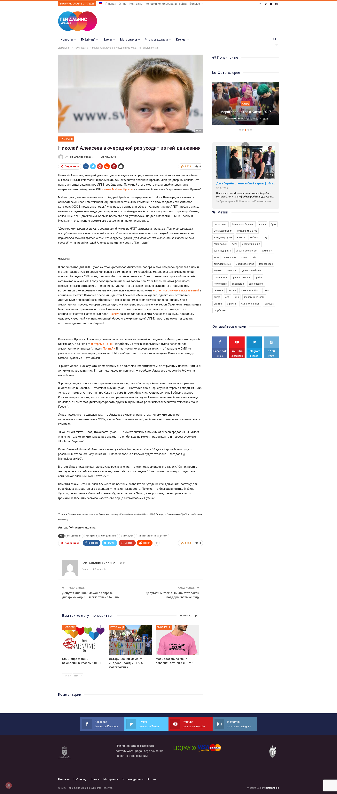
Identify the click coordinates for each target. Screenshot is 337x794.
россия (163, 536)
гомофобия (91, 536)
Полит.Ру (109, 348)
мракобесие (266, 264)
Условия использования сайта (166, 3)
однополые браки (251, 270)
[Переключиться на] (100, 2)
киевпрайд (230, 257)
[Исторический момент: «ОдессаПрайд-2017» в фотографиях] (130, 640)
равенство (238, 283)
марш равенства (245, 264)
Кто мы (181, 39)
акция (262, 224)
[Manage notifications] (8, 785)
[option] (245, 105)
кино (244, 257)
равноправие (256, 283)
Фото (245, 103)
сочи (266, 290)
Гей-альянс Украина (243, 224)
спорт (217, 297)
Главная (110, 3)
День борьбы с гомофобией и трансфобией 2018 (245, 183)
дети (234, 244)
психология (220, 283)
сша (236, 297)
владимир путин (223, 237)
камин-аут (267, 250)
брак (273, 224)
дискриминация (251, 244)
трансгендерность (254, 297)
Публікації (88, 39)
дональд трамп (222, 250)
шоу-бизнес (220, 310)
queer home (220, 224)
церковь (269, 303)
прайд (258, 277)
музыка (218, 270)
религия (218, 290)
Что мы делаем (156, 39)
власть (241, 237)
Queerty (114, 314)
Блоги (108, 39)
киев (216, 257)
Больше (195, 3)
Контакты (136, 3)
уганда (218, 303)
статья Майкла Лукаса (117, 189)
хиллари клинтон (250, 303)
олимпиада (220, 277)
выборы (254, 237)
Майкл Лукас (127, 536)
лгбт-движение (108, 536)
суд (227, 297)
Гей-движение (74, 536)
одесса (231, 270)
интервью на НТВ (102, 344)
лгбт (254, 257)
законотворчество (246, 250)
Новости (66, 39)
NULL (198, 130)
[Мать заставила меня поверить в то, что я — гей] (177, 640)
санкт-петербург (250, 290)
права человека (241, 277)
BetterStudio (272, 788)
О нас (122, 3)
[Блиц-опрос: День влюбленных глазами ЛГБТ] (84, 640)
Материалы (128, 39)
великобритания (223, 230)
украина (231, 303)
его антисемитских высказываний (176, 290)
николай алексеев (147, 536)
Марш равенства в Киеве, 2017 (245, 112)
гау (265, 237)
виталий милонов (247, 230)
